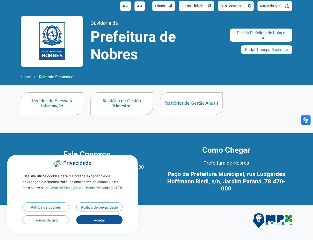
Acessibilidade (192, 6)
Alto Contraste (232, 6)
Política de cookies (46, 207)
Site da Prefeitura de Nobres (261, 32)
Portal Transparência (263, 49)
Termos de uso (45, 220)
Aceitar (99, 220)
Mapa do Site (270, 6)
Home (26, 77)
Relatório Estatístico (56, 77)
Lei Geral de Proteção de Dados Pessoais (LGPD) (83, 188)
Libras (160, 6)
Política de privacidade (99, 207)
